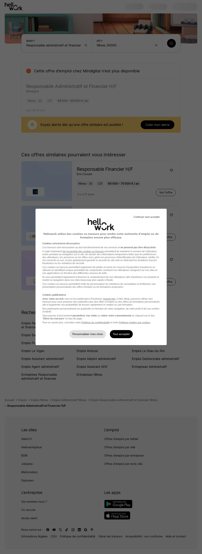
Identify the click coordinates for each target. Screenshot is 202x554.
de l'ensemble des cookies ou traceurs (83, 251)
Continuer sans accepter (147, 217)
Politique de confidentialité (95, 322)
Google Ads (109, 298)
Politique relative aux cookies (134, 322)
